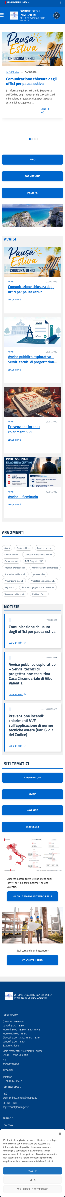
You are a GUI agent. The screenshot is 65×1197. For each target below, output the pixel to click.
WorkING (32, 810)
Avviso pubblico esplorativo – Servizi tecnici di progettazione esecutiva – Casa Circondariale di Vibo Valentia (32, 364)
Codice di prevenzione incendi (38, 554)
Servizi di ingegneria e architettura (38, 587)
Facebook (8, 1125)
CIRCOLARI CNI (32, 777)
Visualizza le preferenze (32, 1189)
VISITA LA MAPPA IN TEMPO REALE (32, 896)
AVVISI (10, 239)
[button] (60, 1133)
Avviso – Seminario (23, 497)
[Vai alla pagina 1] (29, 139)
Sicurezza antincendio (14, 594)
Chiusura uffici (11, 554)
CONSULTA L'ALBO (32, 960)
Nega (33, 1180)
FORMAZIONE (32, 176)
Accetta (32, 1171)
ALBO (33, 159)
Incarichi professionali (14, 567)
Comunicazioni (11, 561)
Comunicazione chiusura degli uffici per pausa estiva (31, 81)
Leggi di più (14, 299)
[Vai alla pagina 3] (35, 139)
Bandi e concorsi (44, 548)
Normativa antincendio (15, 574)
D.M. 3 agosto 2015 (34, 561)
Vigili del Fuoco (39, 594)
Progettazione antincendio (43, 580)
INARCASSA (32, 827)
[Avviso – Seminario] (32, 472)
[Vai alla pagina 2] (32, 139)
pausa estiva (39, 574)
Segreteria (9, 587)
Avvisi (7, 548)
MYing (32, 794)
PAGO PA (32, 193)
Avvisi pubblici (23, 548)
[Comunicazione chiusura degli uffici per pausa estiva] (32, 49)
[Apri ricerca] (56, 15)
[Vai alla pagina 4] (37, 139)
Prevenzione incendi (13, 580)
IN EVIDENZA (12, 72)
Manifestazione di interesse (45, 567)
